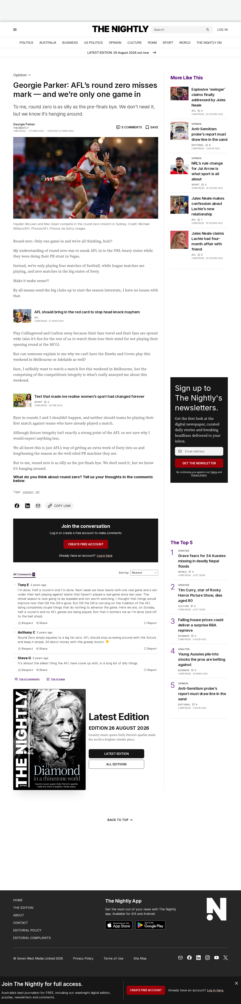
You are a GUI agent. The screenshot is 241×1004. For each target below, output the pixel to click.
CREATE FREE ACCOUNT (86, 544)
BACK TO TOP (118, 820)
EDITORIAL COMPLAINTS (32, 938)
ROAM (152, 42)
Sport (168, 42)
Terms (213, 472)
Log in (222, 29)
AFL (36, 317)
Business (70, 42)
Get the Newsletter (199, 463)
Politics (26, 42)
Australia (47, 42)
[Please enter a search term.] (207, 29)
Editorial (197, 145)
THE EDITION (23, 908)
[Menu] (15, 29)
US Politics (93, 42)
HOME (18, 900)
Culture (134, 42)
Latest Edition (116, 754)
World (185, 42)
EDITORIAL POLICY (27, 930)
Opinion (115, 42)
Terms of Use (113, 958)
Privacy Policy (199, 475)
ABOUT (18, 915)
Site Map (139, 958)
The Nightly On (209, 42)
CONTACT (20, 923)
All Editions (116, 764)
